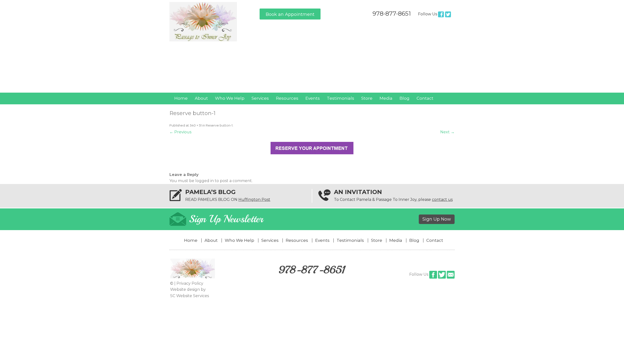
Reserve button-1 (219, 125)
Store (366, 98)
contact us (442, 199)
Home (181, 98)
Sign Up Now (436, 219)
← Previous (180, 132)
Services (260, 98)
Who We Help (229, 98)
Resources (287, 98)
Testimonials (340, 98)
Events (312, 98)
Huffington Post (254, 199)
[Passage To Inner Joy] (203, 40)
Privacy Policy (189, 283)
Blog (405, 98)
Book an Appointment (290, 14)
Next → (447, 132)
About (201, 98)
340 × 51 (196, 125)
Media (386, 98)
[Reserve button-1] (312, 148)
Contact (425, 98)
